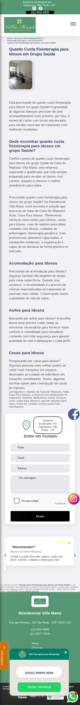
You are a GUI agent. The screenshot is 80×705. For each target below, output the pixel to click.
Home (35, 643)
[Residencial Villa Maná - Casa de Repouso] (20, 32)
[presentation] (5, 555)
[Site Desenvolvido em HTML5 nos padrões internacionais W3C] (37, 696)
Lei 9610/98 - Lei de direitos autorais (23, 591)
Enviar (40, 516)
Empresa (37, 647)
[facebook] (40, 9)
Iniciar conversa (39, 687)
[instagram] (34, 9)
